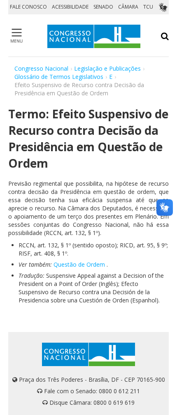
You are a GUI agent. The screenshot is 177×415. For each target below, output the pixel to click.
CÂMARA (128, 6)
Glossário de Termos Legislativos (58, 77)
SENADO (103, 6)
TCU (148, 6)
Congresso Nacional (41, 68)
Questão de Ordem (79, 264)
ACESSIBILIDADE (70, 6)
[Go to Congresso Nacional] (93, 36)
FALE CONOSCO (28, 6)
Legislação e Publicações (107, 68)
